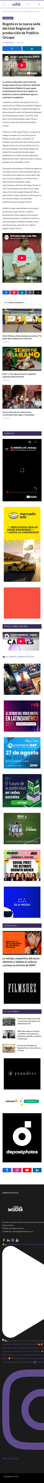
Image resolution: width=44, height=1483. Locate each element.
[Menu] (4, 4)
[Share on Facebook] (12, 48)
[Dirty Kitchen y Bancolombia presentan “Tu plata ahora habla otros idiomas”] (22, 320)
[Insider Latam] (16, 4)
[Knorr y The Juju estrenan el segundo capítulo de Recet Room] (22, 359)
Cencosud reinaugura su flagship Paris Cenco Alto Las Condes (29, 1047)
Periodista (9, 42)
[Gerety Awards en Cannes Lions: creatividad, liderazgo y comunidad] (22, 397)
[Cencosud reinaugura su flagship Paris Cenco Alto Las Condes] (9, 1048)
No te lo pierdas (11, 1011)
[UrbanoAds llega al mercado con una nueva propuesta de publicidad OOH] (9, 1021)
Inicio (4, 11)
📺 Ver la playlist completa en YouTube (18, 656)
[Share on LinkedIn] (32, 48)
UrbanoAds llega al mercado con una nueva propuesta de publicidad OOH (28, 1021)
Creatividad (7, 18)
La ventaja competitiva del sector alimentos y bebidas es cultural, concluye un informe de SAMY (21, 962)
